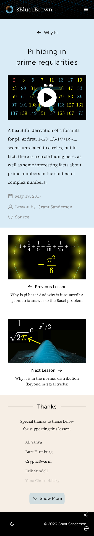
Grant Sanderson (55, 207)
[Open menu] (85, 9)
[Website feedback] (86, 528)
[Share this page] (86, 514)
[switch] (12, 524)
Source (22, 217)
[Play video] (47, 97)
